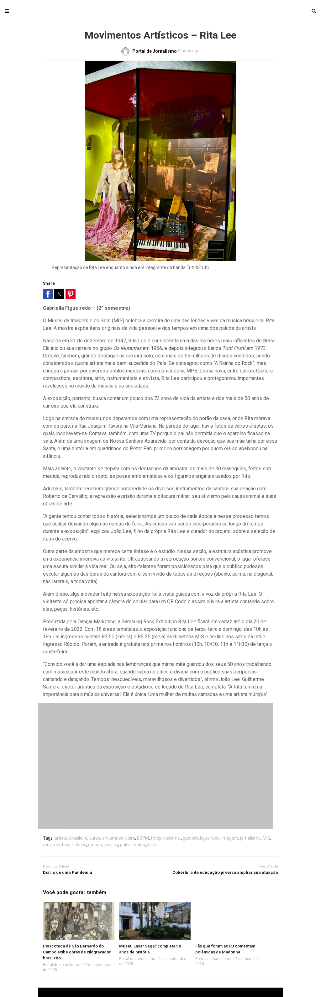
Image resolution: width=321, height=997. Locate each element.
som (151, 844)
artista (61, 838)
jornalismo (250, 838)
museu (95, 844)
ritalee (139, 844)
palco (125, 844)
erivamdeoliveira (118, 838)
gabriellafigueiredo (201, 838)
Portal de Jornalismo (61, 965)
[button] (48, 294)
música (111, 844)
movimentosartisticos (64, 844)
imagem (230, 838)
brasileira (78, 838)
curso (94, 838)
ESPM (143, 838)
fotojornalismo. (166, 838)
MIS (266, 838)
